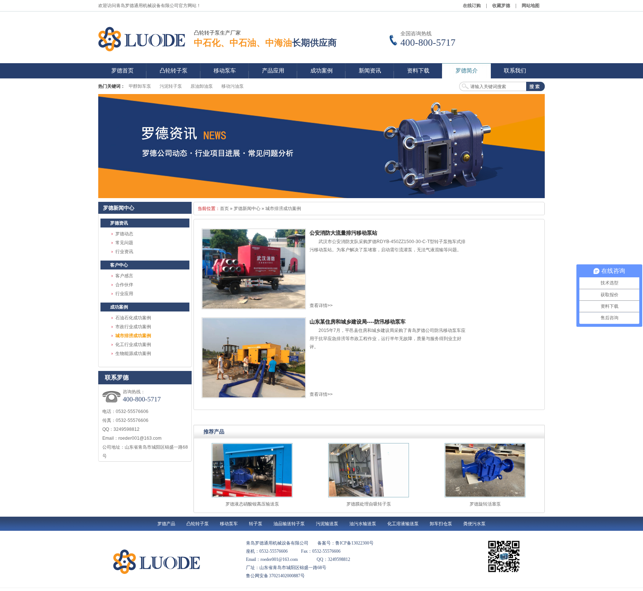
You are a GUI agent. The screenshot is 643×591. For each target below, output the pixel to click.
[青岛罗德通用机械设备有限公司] (143, 39)
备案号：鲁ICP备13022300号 (345, 543)
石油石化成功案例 (133, 317)
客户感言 (124, 275)
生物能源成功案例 (133, 353)
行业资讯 (124, 251)
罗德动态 (124, 233)
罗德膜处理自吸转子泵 (368, 504)
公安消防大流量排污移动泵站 (343, 233)
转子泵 (255, 523)
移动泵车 (229, 523)
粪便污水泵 (474, 523)
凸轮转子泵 (197, 523)
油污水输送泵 (362, 523)
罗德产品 (166, 523)
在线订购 (472, 5)
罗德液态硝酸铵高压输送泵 (252, 504)
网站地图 (531, 5)
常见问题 (124, 242)
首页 (224, 208)
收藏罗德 (501, 5)
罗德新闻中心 (247, 208)
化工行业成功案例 (133, 344)
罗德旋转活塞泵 (485, 504)
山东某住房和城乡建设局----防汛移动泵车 (358, 321)
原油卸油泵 (202, 86)
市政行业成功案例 (133, 326)
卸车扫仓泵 (441, 523)
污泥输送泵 (327, 523)
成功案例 (119, 307)
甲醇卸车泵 (140, 86)
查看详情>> (321, 305)
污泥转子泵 (171, 86)
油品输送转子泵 (289, 523)
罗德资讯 (119, 223)
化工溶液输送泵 (403, 523)
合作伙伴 (124, 284)
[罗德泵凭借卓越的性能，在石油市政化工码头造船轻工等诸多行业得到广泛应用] (321, 146)
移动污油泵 (232, 86)
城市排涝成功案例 (133, 335)
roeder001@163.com (139, 438)
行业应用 (124, 293)
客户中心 (119, 265)
